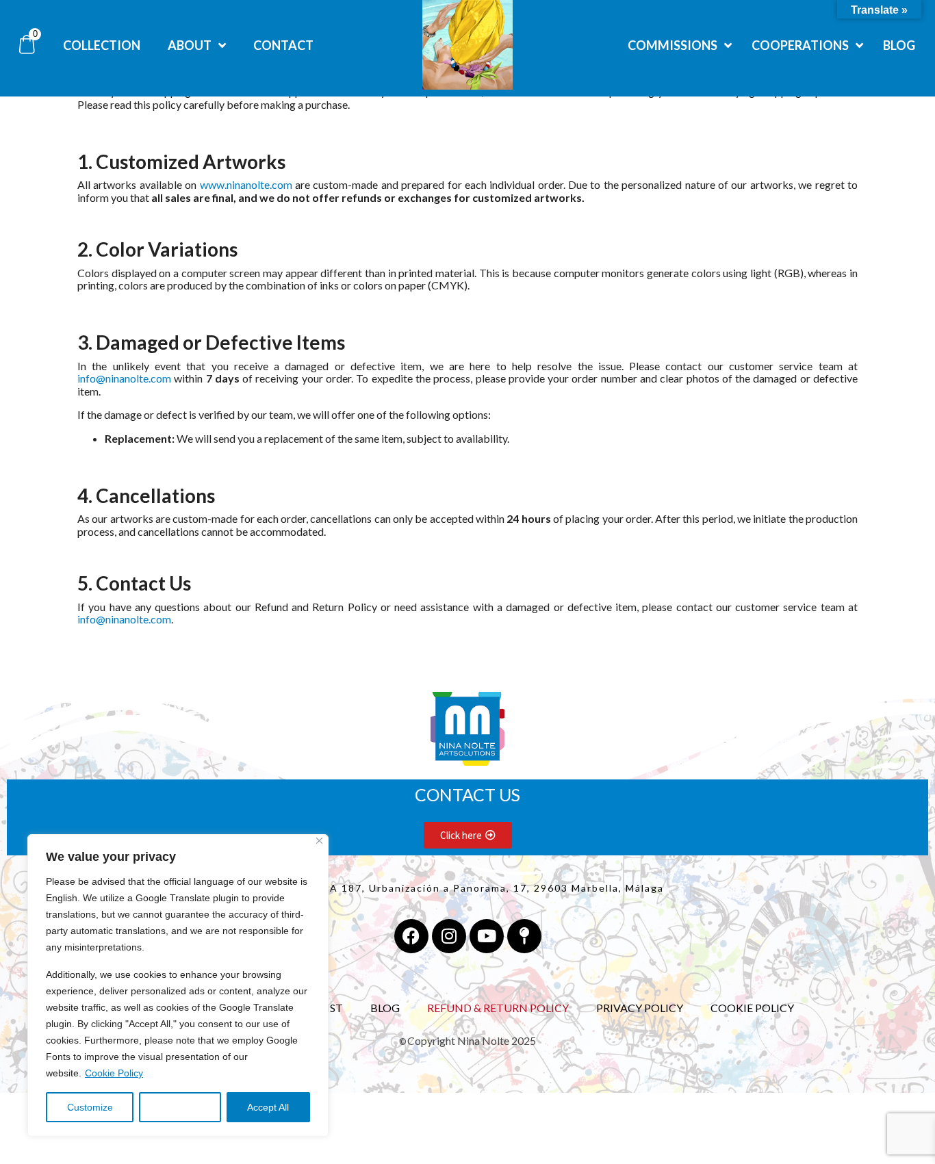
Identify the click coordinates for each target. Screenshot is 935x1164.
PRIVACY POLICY (639, 1007)
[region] (178, 985)
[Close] (319, 841)
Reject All (180, 1107)
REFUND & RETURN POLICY (498, 1007)
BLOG (385, 1007)
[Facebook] (411, 936)
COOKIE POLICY (752, 1007)
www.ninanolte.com (246, 184)
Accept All (268, 1107)
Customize (90, 1107)
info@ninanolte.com (124, 378)
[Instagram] (449, 936)
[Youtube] (487, 936)
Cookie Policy (114, 1073)
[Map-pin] (524, 936)
